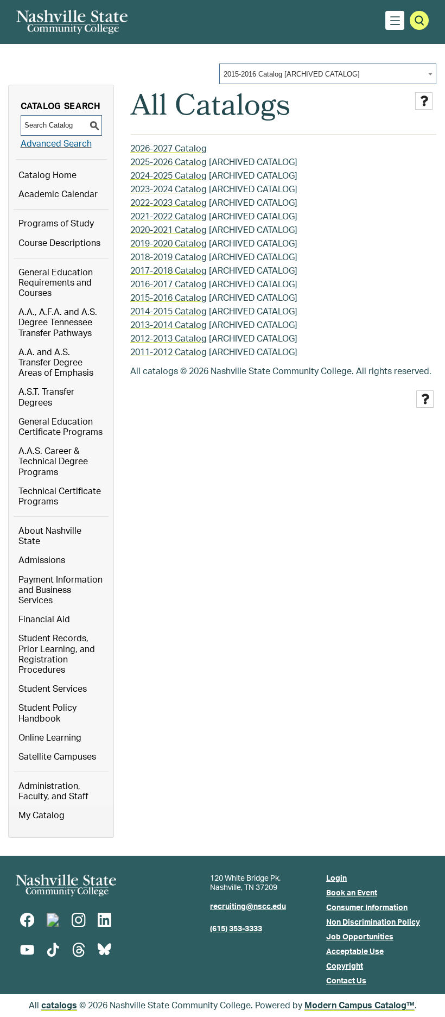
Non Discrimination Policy (373, 922)
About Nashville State (49, 536)
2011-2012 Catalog (168, 352)
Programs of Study (56, 223)
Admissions (41, 560)
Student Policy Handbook (47, 713)
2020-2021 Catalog (168, 230)
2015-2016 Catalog (168, 298)
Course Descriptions (59, 243)
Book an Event (351, 893)
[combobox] (327, 74)
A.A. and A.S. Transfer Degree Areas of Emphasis (55, 362)
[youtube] (27, 950)
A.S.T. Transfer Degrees (46, 397)
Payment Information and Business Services (60, 590)
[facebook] (27, 920)
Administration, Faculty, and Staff (53, 791)
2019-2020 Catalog (168, 243)
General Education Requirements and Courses (55, 283)
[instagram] (79, 920)
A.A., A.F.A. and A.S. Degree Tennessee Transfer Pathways (57, 322)
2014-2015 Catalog (168, 311)
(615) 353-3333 (236, 929)
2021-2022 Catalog (168, 216)
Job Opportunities (359, 937)
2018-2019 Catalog (168, 257)
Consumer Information (367, 908)
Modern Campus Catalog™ (359, 1005)
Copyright (344, 966)
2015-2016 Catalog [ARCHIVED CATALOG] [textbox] (292, 74)
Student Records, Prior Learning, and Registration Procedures (56, 654)
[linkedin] (104, 920)
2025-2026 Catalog (168, 162)
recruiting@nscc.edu (248, 907)
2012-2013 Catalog (168, 338)
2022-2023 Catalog (168, 203)
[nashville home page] (66, 885)
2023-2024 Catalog (168, 189)
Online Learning (49, 738)
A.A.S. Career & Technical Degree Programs (53, 461)
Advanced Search (56, 144)
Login (336, 878)
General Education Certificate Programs (60, 427)
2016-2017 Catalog (168, 284)
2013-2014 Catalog (168, 325)
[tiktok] (53, 950)
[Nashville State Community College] (72, 22)
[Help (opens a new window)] (424, 101)
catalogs (59, 1005)
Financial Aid (44, 619)
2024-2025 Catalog (168, 176)
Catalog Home (47, 175)
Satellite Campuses (57, 757)
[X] (53, 920)
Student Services (52, 689)
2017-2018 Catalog (168, 271)
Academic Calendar (58, 194)
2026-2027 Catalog (168, 148)
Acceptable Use (355, 952)
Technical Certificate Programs (59, 496)
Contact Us (346, 981)
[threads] (79, 950)
